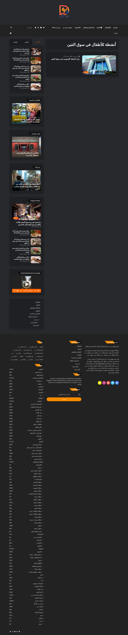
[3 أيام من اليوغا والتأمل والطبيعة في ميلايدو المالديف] (36, 86)
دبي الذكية (40, 589)
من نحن (36, 319)
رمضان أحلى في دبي (37, 595)
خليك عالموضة (39, 586)
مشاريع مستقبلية (32, 316)
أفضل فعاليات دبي (38, 350)
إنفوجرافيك (40, 375)
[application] (26, 284)
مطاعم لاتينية (37, 508)
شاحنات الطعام (37, 476)
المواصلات (40, 534)
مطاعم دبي (23, 359)
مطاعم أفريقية (37, 482)
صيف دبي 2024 (56, 27)
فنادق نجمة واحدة (36, 456)
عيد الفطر (38, 421)
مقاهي (39, 525)
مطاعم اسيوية (37, 491)
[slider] (28, 290)
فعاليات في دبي (39, 359)
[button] (26, 284)
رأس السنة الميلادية (36, 407)
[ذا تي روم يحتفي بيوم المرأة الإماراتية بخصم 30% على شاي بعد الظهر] (36, 68)
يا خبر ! (116, 33)
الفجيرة (41, 392)
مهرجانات (38, 436)
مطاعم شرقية (37, 502)
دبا (40, 395)
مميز (41, 615)
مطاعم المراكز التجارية (35, 494)
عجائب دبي (40, 606)
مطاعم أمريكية (37, 485)
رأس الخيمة (39, 592)
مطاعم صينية (37, 505)
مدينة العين (38, 372)
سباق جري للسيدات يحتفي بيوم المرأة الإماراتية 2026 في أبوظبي (20, 77)
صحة (40, 624)
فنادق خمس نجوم (36, 453)
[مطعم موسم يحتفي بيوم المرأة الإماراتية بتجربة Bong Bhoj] (36, 60)
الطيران (39, 546)
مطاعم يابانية (37, 523)
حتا (42, 580)
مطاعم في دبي (14, 359)
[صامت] (17, 291)
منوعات (41, 618)
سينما (39, 560)
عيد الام (39, 415)
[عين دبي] (64, 12)
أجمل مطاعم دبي (33, 347)
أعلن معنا (35, 325)
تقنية (41, 575)
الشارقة (40, 389)
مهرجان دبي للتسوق (35, 433)
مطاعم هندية (37, 517)
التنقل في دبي (37, 537)
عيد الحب (38, 418)
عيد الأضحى (38, 410)
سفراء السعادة (39, 598)
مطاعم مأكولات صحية (35, 514)
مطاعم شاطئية (37, 499)
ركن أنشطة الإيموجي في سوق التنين (65, 59)
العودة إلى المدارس (36, 404)
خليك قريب (33, 322)
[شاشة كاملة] (14, 291)
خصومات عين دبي (67, 27)
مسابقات (38, 381)
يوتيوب (39, 384)
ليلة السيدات (37, 479)
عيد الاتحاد (38, 413)
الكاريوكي (38, 465)
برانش (39, 468)
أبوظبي (41, 347)
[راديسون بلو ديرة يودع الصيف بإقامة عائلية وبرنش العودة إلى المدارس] (36, 51)
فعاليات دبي (14, 356)
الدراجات (38, 540)
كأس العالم (38, 427)
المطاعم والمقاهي (88, 27)
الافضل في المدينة (35, 313)
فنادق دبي (30, 359)
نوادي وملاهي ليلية (36, 531)
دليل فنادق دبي (39, 356)
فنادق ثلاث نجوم (37, 450)
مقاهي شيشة (37, 528)
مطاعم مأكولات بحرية (35, 511)
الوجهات (77, 27)
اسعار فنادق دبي (17, 350)
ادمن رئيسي (75, 56)
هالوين (39, 439)
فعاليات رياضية (37, 424)
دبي (12, 353)
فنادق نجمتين (37, 459)
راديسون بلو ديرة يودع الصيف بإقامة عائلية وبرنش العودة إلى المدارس (21, 51)
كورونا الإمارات (38, 612)
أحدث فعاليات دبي (22, 347)
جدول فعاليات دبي (27, 353)
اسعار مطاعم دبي (39, 353)
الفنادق (99, 27)
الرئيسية (115, 27)
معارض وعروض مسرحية (34, 430)
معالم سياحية (37, 569)
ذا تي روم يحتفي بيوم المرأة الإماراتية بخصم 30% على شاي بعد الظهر (20, 68)
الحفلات (39, 401)
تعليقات (15, 42)
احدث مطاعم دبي (28, 350)
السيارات (38, 543)
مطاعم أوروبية (37, 488)
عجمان (41, 609)
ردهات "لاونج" (37, 473)
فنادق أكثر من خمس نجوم (34, 447)
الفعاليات (107, 27)
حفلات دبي (18, 353)
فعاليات (21, 356)
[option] (26, 113)
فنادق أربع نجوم (37, 444)
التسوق (39, 551)
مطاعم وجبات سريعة (35, 520)
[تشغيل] (38, 291)
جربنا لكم (40, 577)
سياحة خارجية (39, 601)
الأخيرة (38, 42)
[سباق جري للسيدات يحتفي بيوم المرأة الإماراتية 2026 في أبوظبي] (36, 77)
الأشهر (27, 42)
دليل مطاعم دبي (29, 356)
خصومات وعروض (38, 583)
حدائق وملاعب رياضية (35, 554)
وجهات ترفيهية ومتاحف (35, 572)
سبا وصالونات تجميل (35, 557)
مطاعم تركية (37, 496)
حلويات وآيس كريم (36, 470)
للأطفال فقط (37, 563)
